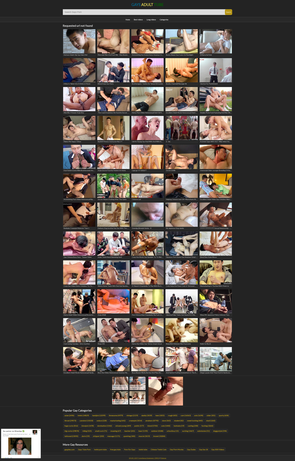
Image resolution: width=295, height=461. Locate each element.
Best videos (138, 20)
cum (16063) (186, 415)
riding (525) (87, 431)
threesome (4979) (116, 415)
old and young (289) (123, 426)
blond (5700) (152, 426)
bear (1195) (143, 431)
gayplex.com (70, 449)
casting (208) (193, 426)
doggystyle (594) (220, 431)
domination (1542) (104, 426)
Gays (147, 4)
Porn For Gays (129, 449)
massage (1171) (113, 436)
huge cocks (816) (71, 426)
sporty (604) (224, 415)
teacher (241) (129, 431)
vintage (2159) (132, 415)
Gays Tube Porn (84, 449)
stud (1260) (210, 420)
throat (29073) (70, 420)
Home (127, 20)
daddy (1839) (146, 415)
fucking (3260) (207, 426)
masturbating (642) (117, 420)
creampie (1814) (135, 420)
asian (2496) (69, 415)
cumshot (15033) (86, 420)
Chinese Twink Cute (158, 449)
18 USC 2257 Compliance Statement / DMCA (144, 458)
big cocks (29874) (72, 431)
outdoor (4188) (157, 431)
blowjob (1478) (87, 426)
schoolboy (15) (173, 431)
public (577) (139, 426)
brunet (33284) (159, 436)
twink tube (143, 449)
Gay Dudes (191, 449)
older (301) (211, 415)
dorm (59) (86, 436)
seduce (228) (102, 420)
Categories (164, 20)
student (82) (179, 420)
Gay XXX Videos (217, 449)
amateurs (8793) (151, 420)
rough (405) (172, 415)
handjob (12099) (98, 415)
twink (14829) (83, 415)
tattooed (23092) (71, 436)
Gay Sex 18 (203, 449)
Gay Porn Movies (177, 449)
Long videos (151, 20)
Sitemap (163, 458)
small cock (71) (101, 431)
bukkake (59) (179, 426)
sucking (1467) (188, 431)
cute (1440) (165, 426)
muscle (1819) (144, 436)
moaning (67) (116, 431)
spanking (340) (129, 436)
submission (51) (203, 431)
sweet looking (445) (195, 420)
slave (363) (166, 420)
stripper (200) (98, 436)
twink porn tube (100, 449)
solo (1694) (198, 415)
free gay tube (115, 449)
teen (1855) (160, 415)
